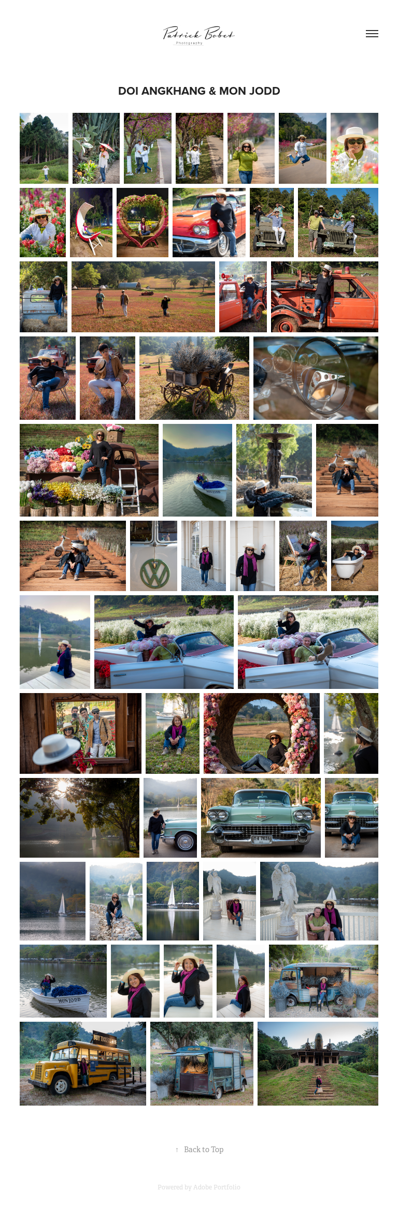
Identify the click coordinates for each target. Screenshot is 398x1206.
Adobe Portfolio (216, 1187)
